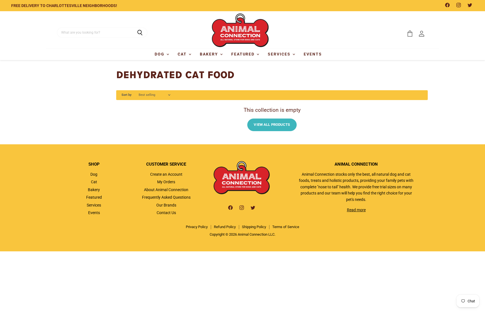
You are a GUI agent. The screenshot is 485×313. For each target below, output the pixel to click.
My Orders (166, 182)
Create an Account (166, 174)
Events (313, 54)
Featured (243, 54)
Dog (160, 54)
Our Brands (166, 205)
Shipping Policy (254, 227)
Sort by (127, 95)
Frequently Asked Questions (166, 197)
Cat (183, 54)
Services (280, 54)
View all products (272, 124)
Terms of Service (285, 227)
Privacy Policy (197, 227)
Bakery (209, 54)
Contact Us (166, 212)
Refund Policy (225, 227)
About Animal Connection (166, 189)
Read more (356, 210)
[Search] (139, 32)
